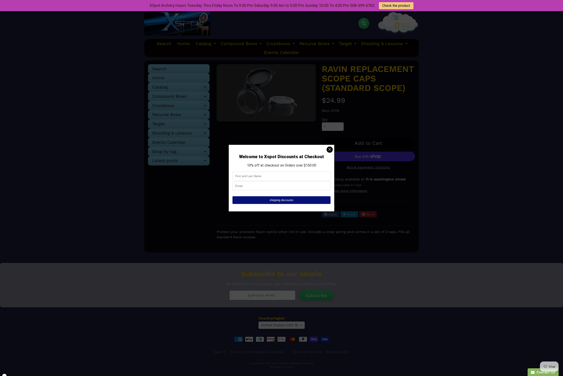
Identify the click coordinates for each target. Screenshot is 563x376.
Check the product (396, 6)
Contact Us (545, 372)
